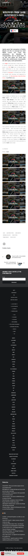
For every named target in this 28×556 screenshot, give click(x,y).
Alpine (13, 342)
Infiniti (13, 383)
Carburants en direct (13, 475)
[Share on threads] (9, 23)
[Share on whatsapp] (18, 23)
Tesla (13, 442)
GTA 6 (14, 314)
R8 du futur (12, 237)
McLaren (13, 411)
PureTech (13, 473)
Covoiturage (13, 463)
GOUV (14, 466)
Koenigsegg (13, 392)
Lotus (13, 404)
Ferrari (13, 371)
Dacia (14, 366)
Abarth (13, 338)
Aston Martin (13, 345)
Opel (13, 421)
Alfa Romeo (13, 340)
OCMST (14, 331)
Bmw (13, 352)
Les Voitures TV (14, 304)
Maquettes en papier (14, 456)
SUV (9, 67)
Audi (6, 63)
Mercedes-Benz (13, 414)
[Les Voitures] (6, 2)
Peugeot (13, 426)
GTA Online (14, 319)
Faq (14, 295)
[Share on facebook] (4, 23)
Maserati (13, 407)
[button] (25, 2)
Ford (13, 376)
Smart (13, 440)
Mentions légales (14, 299)
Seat (13, 435)
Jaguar (13, 385)
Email (3, 277)
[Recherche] (21, 2)
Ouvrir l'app (20, 553)
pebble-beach (6, 237)
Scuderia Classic (14, 311)
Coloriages (13, 458)
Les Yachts (14, 308)
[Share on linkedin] (15, 23)
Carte (14, 290)
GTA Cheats (14, 317)
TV (5, 513)
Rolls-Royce (13, 433)
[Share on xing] (24, 23)
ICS (14, 333)
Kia (13, 390)
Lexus (13, 402)
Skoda (13, 438)
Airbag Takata (13, 470)
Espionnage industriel (14, 326)
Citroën (13, 361)
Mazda (13, 409)
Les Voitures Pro (14, 306)
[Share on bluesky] (21, 23)
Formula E (10, 72)
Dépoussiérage (14, 321)
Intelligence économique (14, 324)
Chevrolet (13, 359)
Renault (13, 430)
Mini (13, 416)
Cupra (13, 364)
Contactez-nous (14, 297)
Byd (13, 357)
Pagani (13, 423)
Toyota (13, 445)
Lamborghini (13, 395)
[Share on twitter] (6, 23)
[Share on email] (14, 26)
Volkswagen (13, 447)
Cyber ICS (14, 329)
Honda (13, 378)
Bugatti (13, 354)
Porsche (13, 428)
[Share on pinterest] (12, 23)
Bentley (13, 349)
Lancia (13, 397)
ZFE (13, 461)
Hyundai (13, 380)
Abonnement (14, 292)
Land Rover (13, 399)
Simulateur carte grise (13, 454)
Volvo (13, 449)
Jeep (13, 388)
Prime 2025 (14, 468)
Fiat (13, 373)
